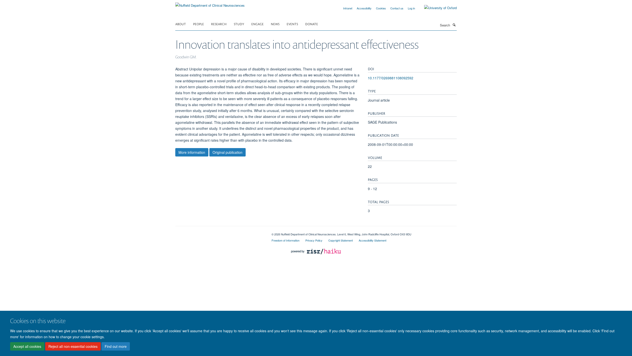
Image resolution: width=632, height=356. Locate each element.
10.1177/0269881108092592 (390, 77)
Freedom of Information (285, 240)
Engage (257, 23)
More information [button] (191, 152)
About (180, 23)
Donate (311, 23)
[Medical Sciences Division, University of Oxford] (219, 232)
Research (219, 23)
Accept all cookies (27, 346)
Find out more (116, 346)
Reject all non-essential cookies (73, 346)
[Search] (454, 24)
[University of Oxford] (437, 8)
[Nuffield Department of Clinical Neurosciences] (210, 3)
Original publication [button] (227, 152)
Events (292, 23)
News (275, 23)
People (198, 23)
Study (239, 23)
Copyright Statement (340, 240)
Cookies (381, 8)
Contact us (396, 8)
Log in (411, 8)
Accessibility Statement (372, 240)
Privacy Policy (313, 240)
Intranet (347, 8)
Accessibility (364, 8)
